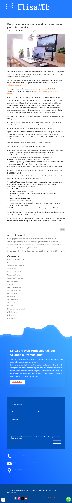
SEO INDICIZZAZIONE (14, 290)
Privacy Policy (42, 498)
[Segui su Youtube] (26, 498)
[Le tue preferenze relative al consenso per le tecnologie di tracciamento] (3, 500)
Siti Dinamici (11, 297)
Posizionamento (12, 284)
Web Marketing (29, 31)
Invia (56, 442)
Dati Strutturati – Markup (15, 266)
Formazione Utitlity (13, 275)
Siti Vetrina (10, 306)
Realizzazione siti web (14, 287)
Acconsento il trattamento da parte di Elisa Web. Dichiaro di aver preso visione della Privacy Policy (35, 437)
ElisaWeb (11, 31)
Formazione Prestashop (15, 272)
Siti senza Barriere (13, 303)
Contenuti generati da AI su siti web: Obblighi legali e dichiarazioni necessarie (32, 242)
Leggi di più (17, 382)
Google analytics (12, 281)
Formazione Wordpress (15, 278)
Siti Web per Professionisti (16, 309)
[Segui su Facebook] (15, 498)
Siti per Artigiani (12, 300)
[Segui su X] (22, 498)
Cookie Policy (52, 498)
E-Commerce (11, 269)
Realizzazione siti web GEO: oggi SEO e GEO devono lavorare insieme (29, 248)
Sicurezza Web (12, 293)
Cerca (62, 229)
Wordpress (37, 31)
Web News (10, 315)
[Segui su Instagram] (19, 498)
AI (7, 263)
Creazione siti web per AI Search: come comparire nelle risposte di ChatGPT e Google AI (36, 251)
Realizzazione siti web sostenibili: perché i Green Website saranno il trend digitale (34, 245)
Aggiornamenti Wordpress (16, 259)
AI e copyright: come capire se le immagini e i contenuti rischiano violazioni (32, 239)
